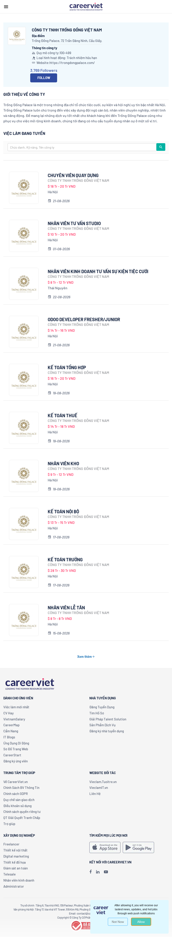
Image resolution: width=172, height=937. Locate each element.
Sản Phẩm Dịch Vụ (102, 725)
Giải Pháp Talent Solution (107, 719)
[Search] (160, 147)
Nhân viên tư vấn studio (74, 223)
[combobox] (82, 147)
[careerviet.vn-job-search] (104, 847)
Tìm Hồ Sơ (96, 713)
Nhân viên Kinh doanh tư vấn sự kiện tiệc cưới (98, 271)
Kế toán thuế (62, 415)
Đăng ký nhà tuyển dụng (106, 731)
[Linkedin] (97, 871)
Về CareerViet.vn (15, 782)
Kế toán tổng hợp (67, 367)
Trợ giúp (9, 824)
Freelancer (11, 844)
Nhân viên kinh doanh (18, 880)
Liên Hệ (95, 794)
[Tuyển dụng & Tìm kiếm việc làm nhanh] (86, 6)
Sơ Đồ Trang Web (15, 749)
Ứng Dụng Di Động (16, 743)
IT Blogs (9, 737)
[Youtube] (106, 871)
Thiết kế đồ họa (14, 862)
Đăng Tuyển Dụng (101, 707)
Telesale (9, 874)
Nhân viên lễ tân (66, 607)
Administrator (13, 886)
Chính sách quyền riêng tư (22, 812)
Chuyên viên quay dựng (73, 175)
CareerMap (11, 725)
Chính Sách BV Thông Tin (21, 788)
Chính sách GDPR (15, 794)
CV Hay (8, 713)
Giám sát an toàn (15, 868)
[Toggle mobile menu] (6, 6)
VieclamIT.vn (98, 788)
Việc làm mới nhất (16, 707)
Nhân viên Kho (63, 463)
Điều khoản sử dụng (17, 806)
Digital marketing (16, 856)
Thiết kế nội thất (15, 850)
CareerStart (12, 755)
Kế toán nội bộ (63, 511)
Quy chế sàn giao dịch (18, 800)
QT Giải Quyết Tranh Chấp (21, 818)
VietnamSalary (14, 719)
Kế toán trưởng (65, 559)
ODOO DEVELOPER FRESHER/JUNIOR (84, 319)
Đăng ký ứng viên (15, 761)
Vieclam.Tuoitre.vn (103, 782)
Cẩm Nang (10, 731)
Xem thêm (84, 656)
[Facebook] (90, 871)
